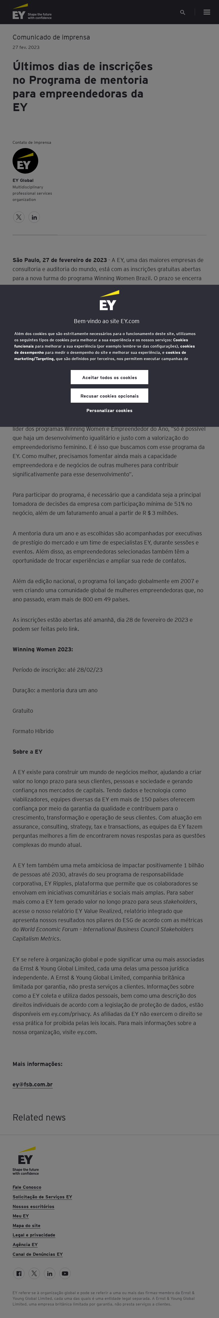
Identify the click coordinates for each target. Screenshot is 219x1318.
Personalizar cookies (109, 410)
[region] (109, 356)
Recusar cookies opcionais (109, 395)
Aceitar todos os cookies (109, 377)
